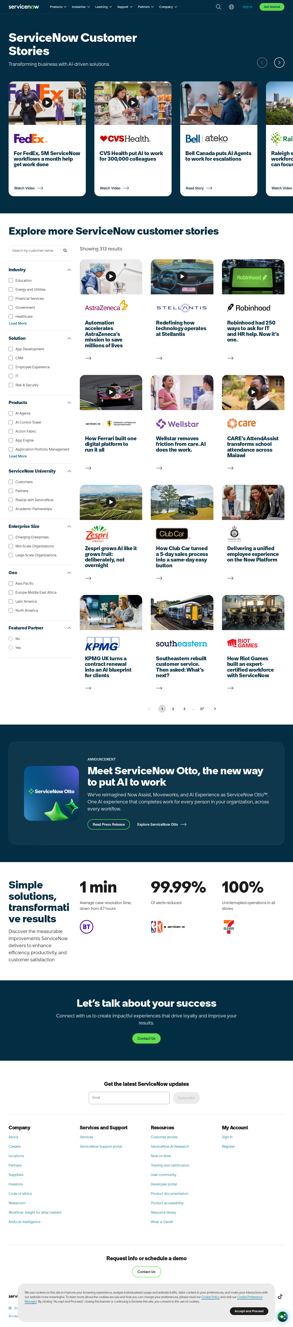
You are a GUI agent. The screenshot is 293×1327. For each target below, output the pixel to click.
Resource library (163, 1212)
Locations (16, 1156)
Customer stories (164, 1137)
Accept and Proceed (249, 1311)
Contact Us (146, 1272)
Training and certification (170, 1165)
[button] (58, 7)
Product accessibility (167, 1203)
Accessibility (17, 1316)
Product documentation (169, 1193)
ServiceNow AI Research (170, 1146)
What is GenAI (162, 1222)
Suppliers (16, 1175)
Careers (15, 1146)
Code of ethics (20, 1193)
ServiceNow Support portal (101, 1146)
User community (163, 1175)
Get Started (272, 7)
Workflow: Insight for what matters (35, 1212)
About (13, 1137)
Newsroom (17, 1203)
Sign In (227, 1137)
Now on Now (161, 1156)
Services (86, 1137)
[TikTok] (280, 1296)
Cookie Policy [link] (210, 1297)
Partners (15, 1165)
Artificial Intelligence (24, 1222)
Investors (16, 1184)
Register (228, 1146)
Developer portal (164, 1184)
